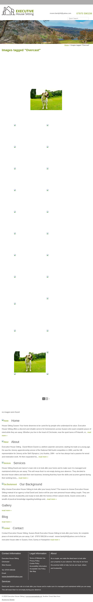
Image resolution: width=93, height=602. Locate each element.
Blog (5, 516)
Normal (80, 596)
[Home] (5, 420)
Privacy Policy (34, 561)
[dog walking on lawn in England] (46, 99)
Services (19, 463)
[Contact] (6, 528)
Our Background (31, 484)
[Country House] (30, 134)
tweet (6, 547)
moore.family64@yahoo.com (60, 13)
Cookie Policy (34, 563)
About (15, 442)
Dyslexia (87, 596)
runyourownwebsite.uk (34, 596)
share (3, 547)
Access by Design (8, 600)
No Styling (90, 596)
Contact (18, 528)
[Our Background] (9, 484)
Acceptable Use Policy (37, 569)
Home (15, 420)
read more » (43, 457)
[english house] (62, 221)
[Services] (6, 463)
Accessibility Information (38, 566)
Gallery (7, 505)
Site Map (33, 571)
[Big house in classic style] (62, 286)
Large (83, 596)
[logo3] (18, 12)
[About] (5, 442)
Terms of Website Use (37, 558)
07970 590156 (84, 13)
